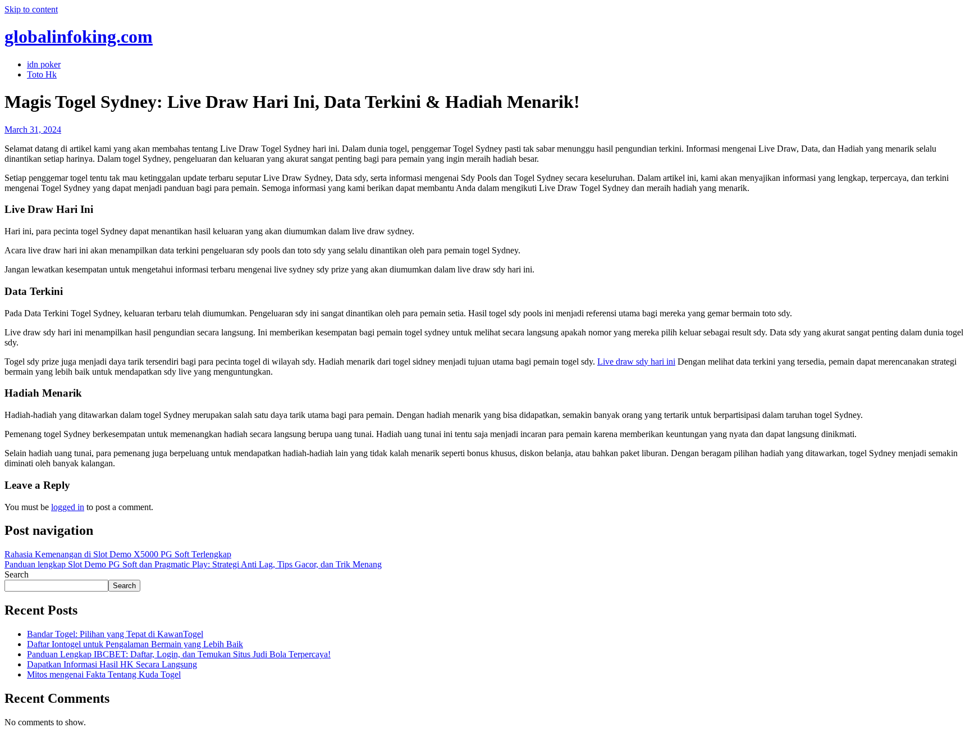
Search (16, 574)
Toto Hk (42, 74)
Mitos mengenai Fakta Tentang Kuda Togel (104, 674)
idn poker (44, 64)
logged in (67, 507)
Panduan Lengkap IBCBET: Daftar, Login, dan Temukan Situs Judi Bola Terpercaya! (179, 654)
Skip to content (31, 9)
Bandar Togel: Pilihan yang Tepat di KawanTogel (115, 634)
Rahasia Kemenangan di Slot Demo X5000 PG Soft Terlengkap (117, 554)
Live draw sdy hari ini (636, 361)
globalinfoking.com (78, 36)
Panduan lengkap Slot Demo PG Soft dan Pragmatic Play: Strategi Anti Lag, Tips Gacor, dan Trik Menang (193, 564)
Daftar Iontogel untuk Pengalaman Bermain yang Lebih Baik (135, 644)
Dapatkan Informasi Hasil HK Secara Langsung (112, 664)
